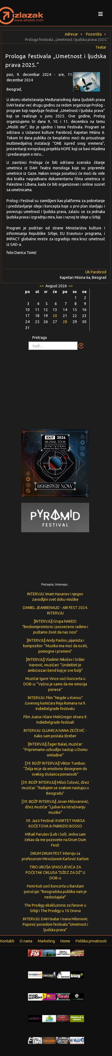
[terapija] (35, 974)
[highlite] (35, 1018)
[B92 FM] (35, 953)
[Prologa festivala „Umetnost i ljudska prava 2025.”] (89, 83)
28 (65, 322)
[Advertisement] (56, 386)
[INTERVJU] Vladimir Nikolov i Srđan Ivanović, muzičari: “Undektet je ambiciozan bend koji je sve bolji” (55, 665)
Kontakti (7, 941)
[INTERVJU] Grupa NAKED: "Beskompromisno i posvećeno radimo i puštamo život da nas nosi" (55, 626)
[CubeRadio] (77, 996)
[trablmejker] (63, 974)
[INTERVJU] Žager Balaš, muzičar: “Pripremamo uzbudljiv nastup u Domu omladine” (55, 749)
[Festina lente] (35, 1040)
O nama (26, 941)
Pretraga (39, 337)
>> (70, 286)
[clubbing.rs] (77, 953)
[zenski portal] (63, 996)
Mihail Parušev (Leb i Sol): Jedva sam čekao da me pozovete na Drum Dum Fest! (55, 839)
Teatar (100, 47)
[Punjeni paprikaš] (49, 1040)
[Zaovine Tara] (49, 953)
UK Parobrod (95, 272)
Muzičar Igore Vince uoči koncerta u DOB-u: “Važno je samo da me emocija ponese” (55, 684)
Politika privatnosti (91, 941)
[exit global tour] (55, 464)
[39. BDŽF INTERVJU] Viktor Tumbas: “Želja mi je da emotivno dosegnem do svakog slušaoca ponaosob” (55, 768)
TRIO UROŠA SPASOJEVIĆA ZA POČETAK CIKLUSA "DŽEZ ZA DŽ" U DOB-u (55, 872)
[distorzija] (63, 953)
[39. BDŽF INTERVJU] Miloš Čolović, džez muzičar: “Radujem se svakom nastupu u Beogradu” (55, 787)
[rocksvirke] (63, 1018)
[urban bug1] (77, 974)
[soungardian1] (35, 996)
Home (65, 941)
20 (55, 315)
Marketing (46, 941)
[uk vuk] (49, 996)
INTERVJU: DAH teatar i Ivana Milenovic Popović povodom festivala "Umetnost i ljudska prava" (55, 924)
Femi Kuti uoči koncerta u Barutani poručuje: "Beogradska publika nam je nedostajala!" (55, 891)
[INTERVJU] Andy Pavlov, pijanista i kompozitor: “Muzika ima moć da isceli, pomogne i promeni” (55, 645)
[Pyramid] (55, 517)
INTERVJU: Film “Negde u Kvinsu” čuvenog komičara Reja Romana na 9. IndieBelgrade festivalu (55, 703)
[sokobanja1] (49, 1018)
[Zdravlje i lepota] (77, 1018)
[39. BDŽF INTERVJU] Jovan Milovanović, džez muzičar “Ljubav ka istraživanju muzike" (55, 807)
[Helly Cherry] (63, 1040)
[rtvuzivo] (77, 1040)
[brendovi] (49, 974)
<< (42, 286)
